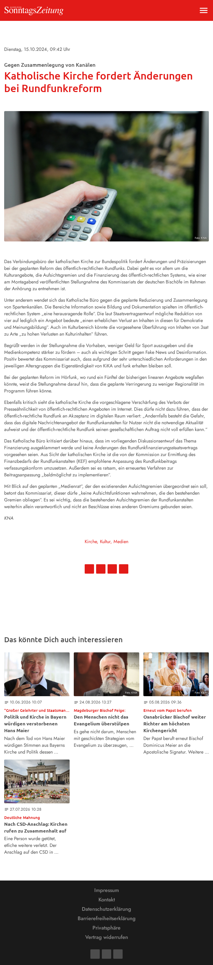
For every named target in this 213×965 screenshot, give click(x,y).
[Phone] (118, 954)
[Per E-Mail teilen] (123, 569)
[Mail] (106, 954)
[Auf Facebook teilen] (89, 569)
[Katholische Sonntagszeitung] (34, 10)
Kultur (105, 541)
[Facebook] (95, 954)
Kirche (91, 541)
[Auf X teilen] (100, 569)
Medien (121, 541)
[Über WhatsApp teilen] (112, 569)
